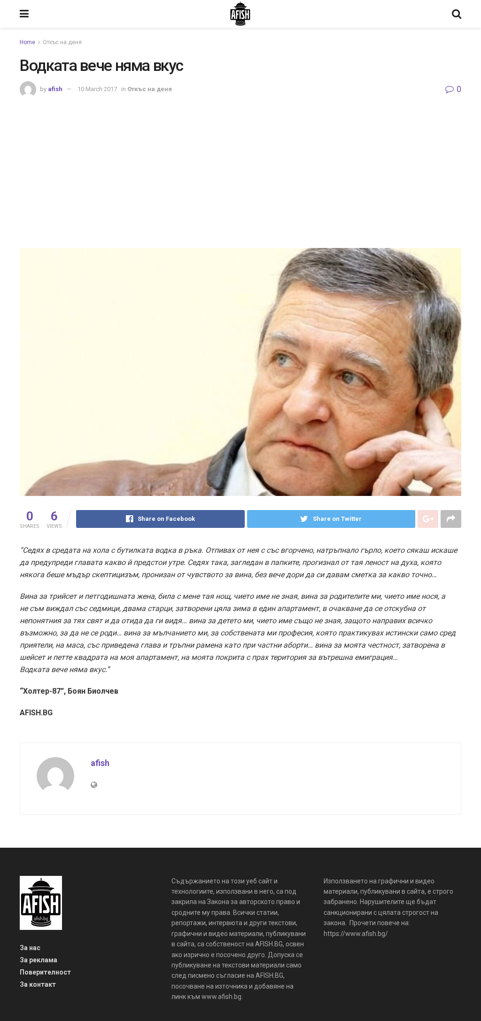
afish (55, 89)
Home (27, 42)
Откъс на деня (62, 42)
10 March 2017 (97, 89)
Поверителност (45, 972)
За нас (30, 947)
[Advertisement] (240, 168)
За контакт (38, 984)
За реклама (38, 960)
